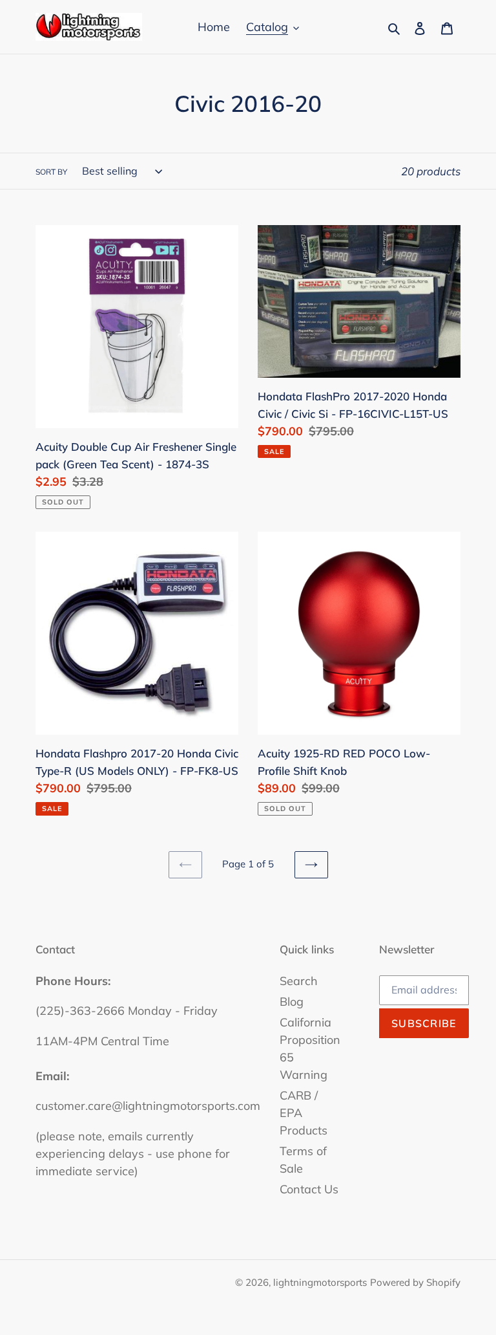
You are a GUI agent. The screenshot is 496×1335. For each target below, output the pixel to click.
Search (299, 980)
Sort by (51, 172)
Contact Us (309, 1189)
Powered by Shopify (415, 1282)
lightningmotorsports (320, 1282)
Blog (292, 1001)
